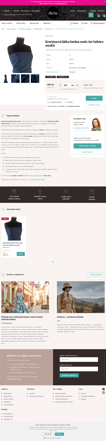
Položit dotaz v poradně (87, 146)
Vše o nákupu (35, 11)
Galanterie (7, 402)
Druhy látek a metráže (25, 28)
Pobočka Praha (8, 416)
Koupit (94, 98)
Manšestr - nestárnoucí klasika (70, 317)
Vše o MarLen (25, 11)
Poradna (32, 393)
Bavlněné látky (38, 28)
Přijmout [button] (59, 434)
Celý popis (88, 50)
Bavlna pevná (48, 28)
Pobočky (72, 11)
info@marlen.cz (62, 3)
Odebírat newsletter (69, 375)
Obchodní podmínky (61, 399)
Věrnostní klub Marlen (36, 396)
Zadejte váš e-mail (66, 365)
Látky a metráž (11, 28)
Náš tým (83, 393)
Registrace (101, 11)
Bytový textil (7, 393)
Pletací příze (8, 396)
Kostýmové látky (7, 323)
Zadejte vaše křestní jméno (68, 355)
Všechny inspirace (96, 274)
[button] (51, 97)
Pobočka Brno (8, 419)
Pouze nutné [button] (48, 434)
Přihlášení (93, 11)
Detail (21, 254)
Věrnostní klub (81, 11)
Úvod (2, 28)
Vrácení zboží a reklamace (63, 396)
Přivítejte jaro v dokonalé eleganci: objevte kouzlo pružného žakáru (22, 318)
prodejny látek (37, 175)
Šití (59, 320)
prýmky (26, 138)
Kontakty (83, 399)
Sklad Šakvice (8, 413)
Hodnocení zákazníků (88, 396)
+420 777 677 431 (82, 128)
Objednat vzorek (94, 105)
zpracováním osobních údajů (14, 379)
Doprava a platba (60, 393)
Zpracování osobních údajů (64, 402)
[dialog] (53, 431)
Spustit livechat (87, 152)
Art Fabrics (54, 130)
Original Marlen (8, 404)
